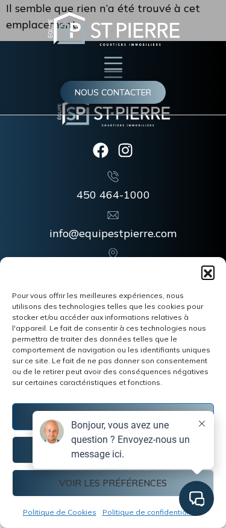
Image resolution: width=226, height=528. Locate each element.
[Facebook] (100, 150)
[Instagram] (125, 150)
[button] (208, 272)
